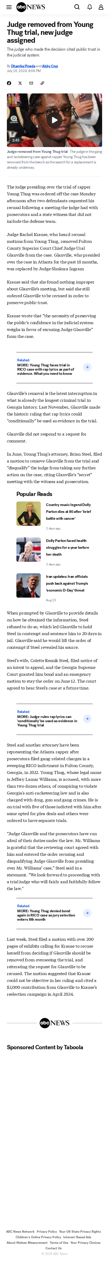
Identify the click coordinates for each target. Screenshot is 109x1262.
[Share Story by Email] (31, 83)
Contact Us (54, 1248)
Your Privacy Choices (85, 1243)
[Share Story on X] (20, 83)
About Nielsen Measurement (27, 1243)
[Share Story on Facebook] (9, 83)
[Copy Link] (42, 83)
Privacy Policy (47, 1232)
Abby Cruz (50, 66)
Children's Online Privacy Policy (38, 1237)
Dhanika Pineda (23, 66)
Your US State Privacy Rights (80, 1232)
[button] (9, 7)
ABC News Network (20, 1232)
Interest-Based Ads (77, 1237)
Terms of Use (59, 1243)
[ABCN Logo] (30, 7)
